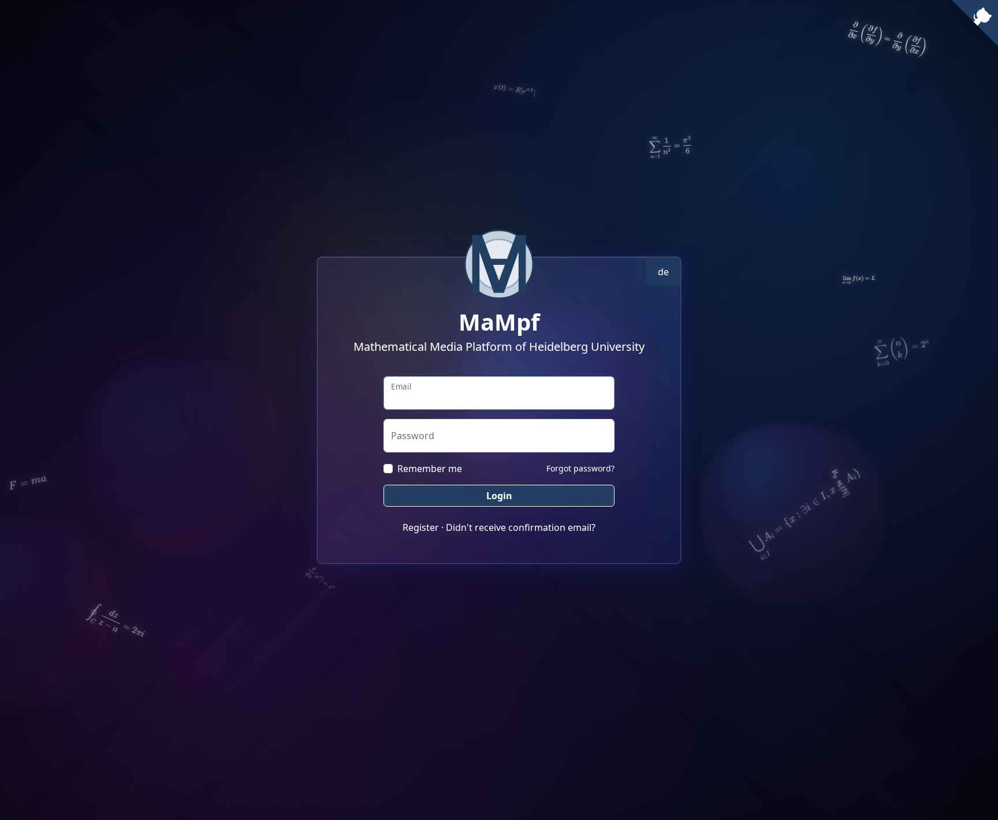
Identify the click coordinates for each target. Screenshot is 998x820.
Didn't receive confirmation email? (520, 527)
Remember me (429, 468)
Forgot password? (580, 468)
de (663, 271)
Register (421, 527)
